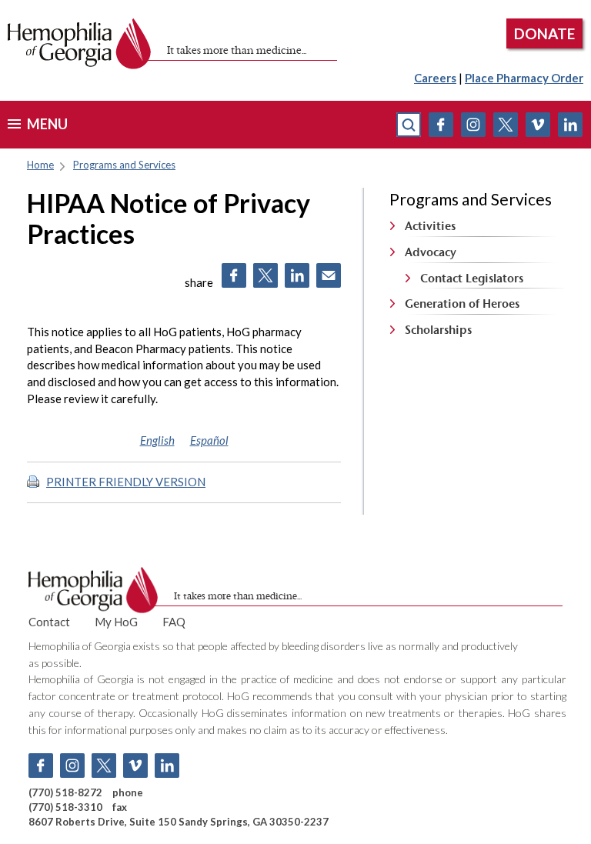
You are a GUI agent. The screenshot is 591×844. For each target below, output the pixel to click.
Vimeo (538, 124)
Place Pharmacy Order (524, 78)
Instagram (473, 124)
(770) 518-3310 (65, 807)
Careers (435, 78)
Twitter (505, 124)
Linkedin (570, 124)
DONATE (544, 33)
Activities (430, 226)
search (408, 124)
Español (209, 440)
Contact (49, 622)
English (157, 440)
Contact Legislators (471, 278)
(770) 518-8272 (65, 792)
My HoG (116, 622)
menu (47, 123)
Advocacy (430, 252)
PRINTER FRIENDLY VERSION (125, 482)
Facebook (441, 124)
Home (40, 164)
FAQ (173, 622)
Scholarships (438, 329)
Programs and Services (124, 164)
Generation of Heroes (462, 303)
